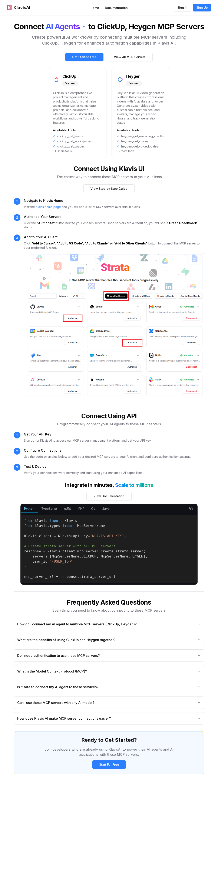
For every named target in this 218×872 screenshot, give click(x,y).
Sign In (182, 7)
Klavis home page (48, 207)
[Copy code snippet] (191, 508)
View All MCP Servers (130, 57)
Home (94, 8)
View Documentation (109, 496)
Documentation (116, 8)
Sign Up (202, 7)
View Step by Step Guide (109, 188)
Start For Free (109, 764)
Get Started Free (84, 57)
